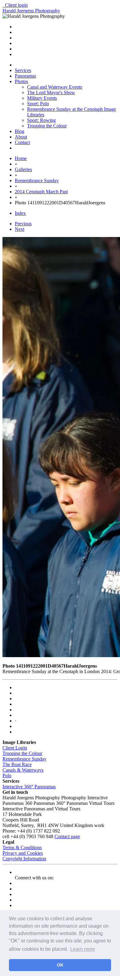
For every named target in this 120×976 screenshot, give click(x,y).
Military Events (42, 98)
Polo (6, 775)
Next (19, 229)
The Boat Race (17, 764)
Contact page (67, 836)
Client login (15, 5)
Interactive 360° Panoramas (29, 786)
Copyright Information (24, 858)
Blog (19, 131)
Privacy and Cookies (22, 853)
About (21, 136)
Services (23, 70)
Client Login (14, 747)
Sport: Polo (38, 103)
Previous (23, 223)
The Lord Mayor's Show (51, 92)
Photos (21, 81)
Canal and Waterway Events (54, 87)
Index (20, 213)
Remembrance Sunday (24, 758)
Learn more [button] (82, 949)
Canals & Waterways (22, 770)
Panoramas (25, 75)
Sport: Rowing (41, 120)
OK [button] (60, 964)
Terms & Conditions (22, 847)
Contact (22, 142)
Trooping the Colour (47, 125)
